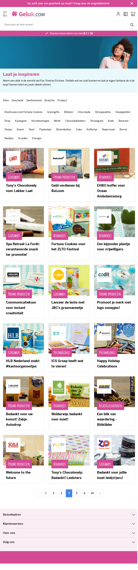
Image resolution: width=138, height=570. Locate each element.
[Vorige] (38, 493)
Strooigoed (96, 120)
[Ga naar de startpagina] (28, 14)
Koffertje (92, 129)
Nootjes (8, 138)
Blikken (68, 112)
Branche (50, 100)
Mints (57, 120)
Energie (36, 138)
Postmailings (62, 352)
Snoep (8, 129)
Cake (79, 129)
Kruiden (22, 138)
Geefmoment (34, 100)
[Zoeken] (132, 24)
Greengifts (53, 112)
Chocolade (84, 112)
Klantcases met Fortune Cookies (23, 112)
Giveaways (14, 177)
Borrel (123, 129)
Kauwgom (21, 120)
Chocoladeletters (75, 120)
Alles (6, 100)
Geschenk (17, 100)
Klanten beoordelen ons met (71, 33)
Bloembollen (63, 129)
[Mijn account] (118, 14)
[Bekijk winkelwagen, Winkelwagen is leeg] (133, 14)
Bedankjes (105, 177)
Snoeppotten (122, 112)
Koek (111, 120)
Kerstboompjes (40, 120)
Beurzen (123, 120)
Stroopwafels (103, 112)
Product (62, 100)
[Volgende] (100, 493)
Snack (20, 129)
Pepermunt (108, 129)
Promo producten (64, 177)
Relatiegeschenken (110, 405)
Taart (32, 129)
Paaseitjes (45, 129)
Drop (7, 120)
